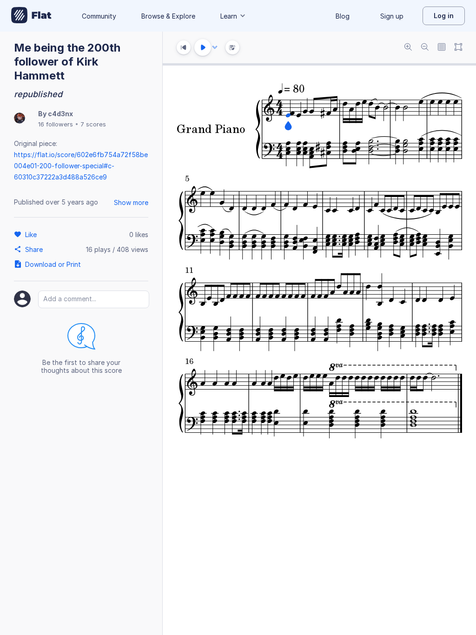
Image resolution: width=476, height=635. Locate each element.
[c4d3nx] (19, 118)
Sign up (391, 16)
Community (99, 16)
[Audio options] (214, 47)
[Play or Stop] (202, 47)
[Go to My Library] (31, 16)
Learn (228, 16)
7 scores (93, 124)
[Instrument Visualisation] (232, 47)
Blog (343, 16)
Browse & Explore (168, 16)
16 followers (55, 124)
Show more (131, 202)
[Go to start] (184, 47)
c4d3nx (60, 114)
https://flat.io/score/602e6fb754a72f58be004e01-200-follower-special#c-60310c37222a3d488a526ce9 (81, 166)
